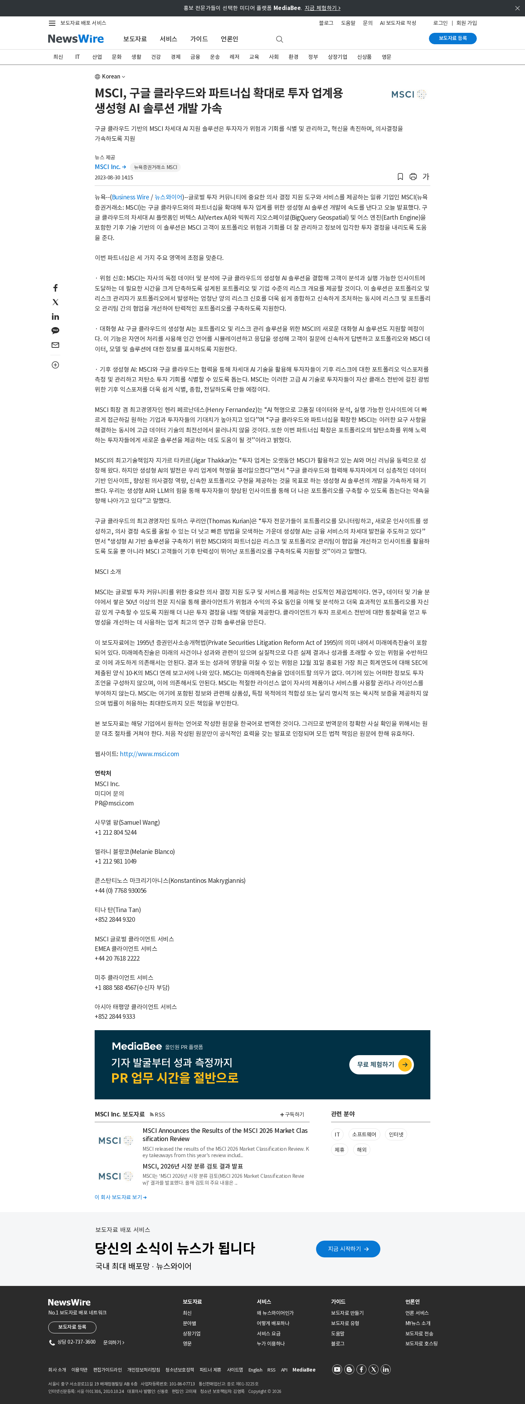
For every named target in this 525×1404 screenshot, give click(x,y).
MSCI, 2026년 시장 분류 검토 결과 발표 (192, 1166)
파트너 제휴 (210, 1370)
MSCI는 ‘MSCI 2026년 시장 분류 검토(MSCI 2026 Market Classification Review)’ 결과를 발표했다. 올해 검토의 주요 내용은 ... (223, 1179)
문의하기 (113, 1342)
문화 (116, 57)
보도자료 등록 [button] (72, 1327)
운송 (215, 57)
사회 (274, 57)
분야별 (189, 1323)
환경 (293, 57)
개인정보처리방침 (143, 1370)
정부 (313, 57)
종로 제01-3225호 (242, 1384)
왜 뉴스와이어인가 (275, 1313)
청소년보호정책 (179, 1370)
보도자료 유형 (345, 1323)
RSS (160, 1114)
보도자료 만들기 (347, 1313)
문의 (367, 23)
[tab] (217, 1301)
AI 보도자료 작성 (398, 23)
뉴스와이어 (168, 197)
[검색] (279, 39)
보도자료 (135, 39)
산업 (97, 57)
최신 (58, 57)
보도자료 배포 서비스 (83, 23)
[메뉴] (53, 23)
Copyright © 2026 (264, 1391)
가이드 (199, 39)
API (284, 1370)
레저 (234, 57)
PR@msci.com (114, 803)
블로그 (326, 23)
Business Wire (130, 197)
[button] (400, 176)
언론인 (230, 39)
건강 (156, 57)
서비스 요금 (268, 1334)
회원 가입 (466, 23)
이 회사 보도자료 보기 (120, 1197)
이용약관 (79, 1370)
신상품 (364, 57)
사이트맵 (235, 1370)
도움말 (348, 23)
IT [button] (337, 1134)
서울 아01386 (89, 1391)
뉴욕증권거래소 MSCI (155, 167)
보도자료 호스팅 (421, 1344)
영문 (386, 57)
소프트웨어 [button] (364, 1134)
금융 (195, 57)
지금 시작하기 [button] (344, 1248)
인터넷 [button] (396, 1134)
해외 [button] (361, 1149)
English (255, 1370)
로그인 (440, 23)
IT (77, 57)
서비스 (169, 39)
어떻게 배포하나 (273, 1323)
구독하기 (294, 1114)
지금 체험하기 (323, 8)
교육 (254, 57)
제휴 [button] (339, 1149)
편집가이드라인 (107, 1370)
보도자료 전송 (419, 1334)
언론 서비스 (417, 1313)
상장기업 (337, 57)
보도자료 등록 (453, 38)
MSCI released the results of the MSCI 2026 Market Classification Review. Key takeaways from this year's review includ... (225, 1152)
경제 (175, 57)
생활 (136, 57)
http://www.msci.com (149, 754)
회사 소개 (57, 1370)
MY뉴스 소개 (418, 1323)
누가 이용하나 (271, 1344)
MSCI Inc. (110, 167)
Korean (111, 76)
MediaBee (303, 1370)
